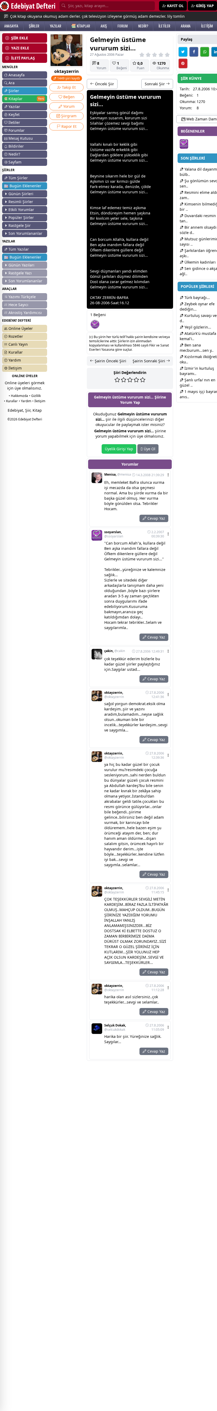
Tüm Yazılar (18, 249)
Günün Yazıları (21, 265)
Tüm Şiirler (18, 177)
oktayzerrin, (114, 695)
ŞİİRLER (34, 26)
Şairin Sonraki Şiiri (149, 360)
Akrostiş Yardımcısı (25, 312)
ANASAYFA (11, 26)
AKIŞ (104, 26)
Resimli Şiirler (20, 201)
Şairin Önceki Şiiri (110, 360)
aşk (136, 207)
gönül (125, 112)
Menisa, (117, 474)
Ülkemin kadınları (199, 262)
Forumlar (16, 130)
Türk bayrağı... (196, 297)
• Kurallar (11, 401)
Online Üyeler (20, 328)
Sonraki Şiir (155, 83)
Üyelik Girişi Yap (119, 448)
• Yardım (25, 401)
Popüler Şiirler (21, 217)
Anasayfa (16, 74)
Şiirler (13, 90)
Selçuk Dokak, (115, 1027)
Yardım (14, 360)
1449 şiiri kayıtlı (68, 78)
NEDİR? (143, 26)
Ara (11, 82)
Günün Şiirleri (20, 193)
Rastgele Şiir (19, 225)
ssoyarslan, (113, 534)
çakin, (114, 651)
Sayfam (14, 162)
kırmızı (123, 181)
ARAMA (186, 26)
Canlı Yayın (18, 344)
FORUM (122, 26)
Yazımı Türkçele (22, 296)
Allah (117, 239)
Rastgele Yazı (20, 272)
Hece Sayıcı (18, 304)
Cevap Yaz (155, 518)
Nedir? (14, 154)
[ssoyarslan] (95, 324)
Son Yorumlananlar (25, 233)
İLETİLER (164, 26)
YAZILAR (55, 26)
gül (137, 176)
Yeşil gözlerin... (197, 327)
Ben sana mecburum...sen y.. (197, 348)
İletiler (14, 122)
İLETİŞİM (207, 26)
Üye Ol (149, 448)
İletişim (15, 368)
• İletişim (38, 401)
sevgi (125, 123)
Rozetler (15, 336)
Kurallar (15, 352)
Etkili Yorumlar (21, 209)
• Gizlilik (35, 395)
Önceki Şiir (104, 83)
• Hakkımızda (18, 395)
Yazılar (14, 106)
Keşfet (14, 114)
